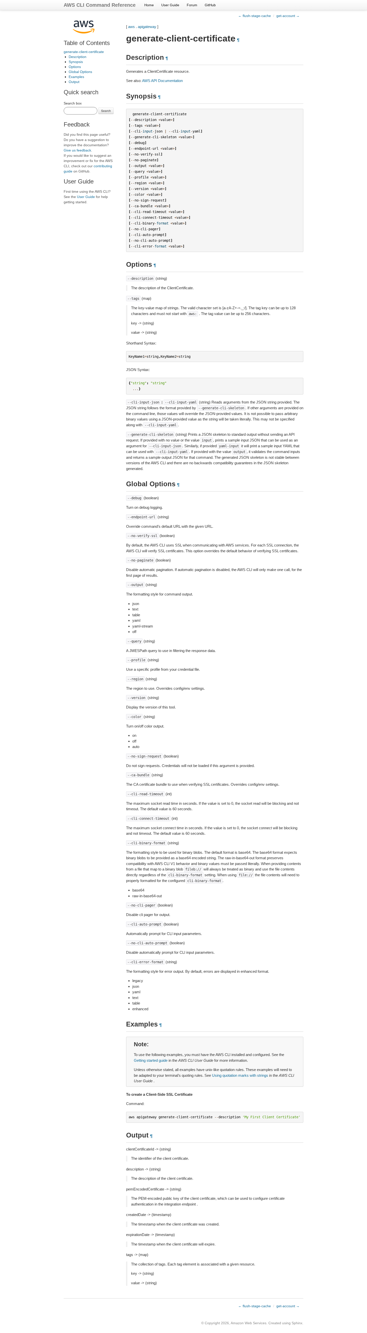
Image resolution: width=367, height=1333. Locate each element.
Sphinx (297, 1323)
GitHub (210, 5)
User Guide (170, 5)
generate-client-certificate (84, 52)
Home (149, 5)
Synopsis (76, 62)
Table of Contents (87, 43)
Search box (73, 103)
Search (106, 110)
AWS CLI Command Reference (100, 5)
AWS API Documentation (162, 80)
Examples (76, 77)
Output (74, 82)
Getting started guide (151, 1060)
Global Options (80, 72)
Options (75, 67)
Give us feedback (77, 150)
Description (77, 57)
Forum (192, 5)
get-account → (288, 16)
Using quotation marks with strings (240, 1075)
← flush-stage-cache (254, 16)
